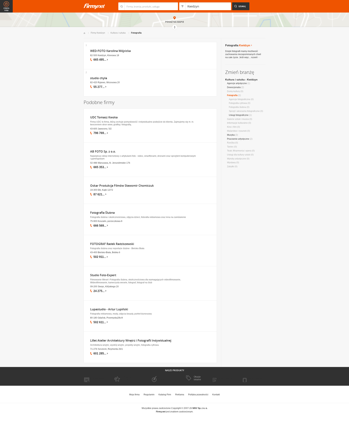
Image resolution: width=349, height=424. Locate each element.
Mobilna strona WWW (94, 378)
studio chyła (98, 78)
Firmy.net (94, 6)
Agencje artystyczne (237, 83)
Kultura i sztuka (118, 33)
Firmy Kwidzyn (98, 33)
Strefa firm (6, 9)
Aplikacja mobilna (253, 378)
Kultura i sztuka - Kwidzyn (241, 79)
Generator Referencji (159, 378)
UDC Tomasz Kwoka (104, 117)
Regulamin (149, 394)
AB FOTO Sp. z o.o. (103, 151)
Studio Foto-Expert (103, 275)
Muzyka (231, 135)
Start (84, 33)
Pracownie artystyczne (238, 139)
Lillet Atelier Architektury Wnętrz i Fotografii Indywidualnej (130, 340)
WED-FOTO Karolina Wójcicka (110, 51)
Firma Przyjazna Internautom (125, 378)
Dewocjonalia (234, 87)
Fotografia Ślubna (102, 213)
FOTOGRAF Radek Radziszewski (112, 244)
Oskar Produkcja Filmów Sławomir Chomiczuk (122, 186)
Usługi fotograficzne (238, 115)
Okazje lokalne (197, 378)
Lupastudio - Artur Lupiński (109, 309)
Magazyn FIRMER (223, 378)
